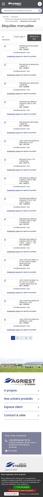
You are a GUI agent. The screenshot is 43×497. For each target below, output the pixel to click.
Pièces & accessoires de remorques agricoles (22, 19)
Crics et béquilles (11, 21)
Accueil (5, 17)
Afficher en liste (34, 37)
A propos (10, 390)
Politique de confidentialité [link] (29, 494)
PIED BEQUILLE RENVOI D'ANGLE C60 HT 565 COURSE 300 (28, 221)
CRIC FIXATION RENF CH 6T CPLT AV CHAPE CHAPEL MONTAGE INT (28, 282)
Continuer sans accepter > (22, 490)
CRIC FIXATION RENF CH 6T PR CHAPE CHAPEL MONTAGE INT (28, 262)
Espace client (13, 407)
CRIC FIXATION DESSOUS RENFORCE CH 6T (29, 142)
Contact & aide (14, 415)
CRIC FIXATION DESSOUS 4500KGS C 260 (29, 320)
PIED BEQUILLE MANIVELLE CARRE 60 (29, 84)
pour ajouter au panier (21, 56)
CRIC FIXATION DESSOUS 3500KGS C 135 (29, 302)
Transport (14, 17)
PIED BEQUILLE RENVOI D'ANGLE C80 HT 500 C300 (28, 103)
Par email (12, 450)
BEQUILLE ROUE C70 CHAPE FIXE (27, 160)
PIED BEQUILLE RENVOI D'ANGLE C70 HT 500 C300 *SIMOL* (28, 200)
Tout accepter (22, 487)
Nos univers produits (18, 399)
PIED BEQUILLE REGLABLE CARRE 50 (28, 123)
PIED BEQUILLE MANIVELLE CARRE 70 (29, 65)
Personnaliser (11, 494)
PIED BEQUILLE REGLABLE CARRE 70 (28, 47)
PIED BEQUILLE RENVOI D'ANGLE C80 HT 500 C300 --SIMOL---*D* (28, 241)
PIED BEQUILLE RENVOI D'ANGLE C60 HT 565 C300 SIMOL (28, 180)
